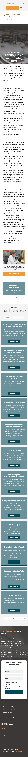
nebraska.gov (20, 751)
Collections (6, 707)
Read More (14, 341)
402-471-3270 (4, 730)
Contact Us (4, 735)
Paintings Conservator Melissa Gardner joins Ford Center (14, 267)
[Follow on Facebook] (4, 717)
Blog (12, 707)
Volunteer (20, 710)
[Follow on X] (10, 717)
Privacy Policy (7, 712)
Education (6, 710)
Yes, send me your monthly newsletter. (13, 687)
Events (13, 710)
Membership (20, 707)
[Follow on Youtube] (13, 717)
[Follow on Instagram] (7, 717)
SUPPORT (3, 734)
